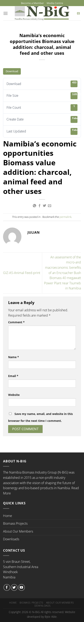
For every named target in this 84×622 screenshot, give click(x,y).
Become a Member (32, 3)
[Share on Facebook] (39, 206)
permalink (65, 217)
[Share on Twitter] (44, 206)
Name (13, 357)
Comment (16, 322)
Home (7, 515)
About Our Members (18, 531)
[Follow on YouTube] (21, 587)
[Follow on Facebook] (6, 587)
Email (13, 376)
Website (14, 395)
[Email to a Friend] (49, 206)
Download (12, 71)
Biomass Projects (15, 523)
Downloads (11, 539)
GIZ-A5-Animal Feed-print (21, 273)
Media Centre (55, 3)
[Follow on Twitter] (14, 587)
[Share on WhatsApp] (34, 206)
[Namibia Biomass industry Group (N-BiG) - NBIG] (42, 13)
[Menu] (5, 13)
